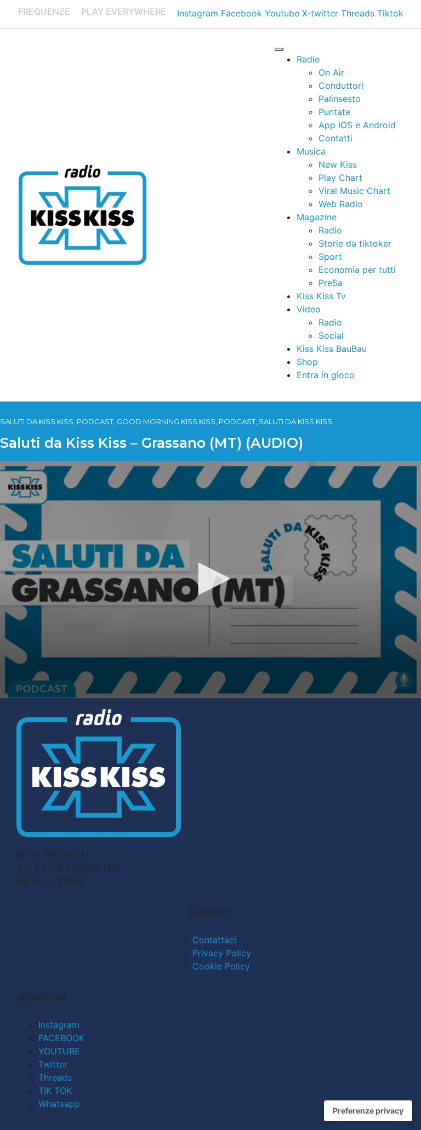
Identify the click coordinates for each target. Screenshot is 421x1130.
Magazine (317, 217)
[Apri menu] (279, 49)
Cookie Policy (221, 966)
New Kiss (337, 164)
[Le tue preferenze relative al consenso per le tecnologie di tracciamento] (368, 1110)
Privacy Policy (221, 953)
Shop (307, 361)
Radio (308, 59)
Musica (311, 151)
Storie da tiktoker (354, 243)
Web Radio (340, 203)
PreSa (330, 282)
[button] (210, 579)
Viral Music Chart (354, 190)
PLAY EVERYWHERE (123, 11)
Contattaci (214, 939)
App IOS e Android (357, 124)
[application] (210, 579)
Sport (330, 256)
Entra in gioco (326, 374)
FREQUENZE (44, 11)
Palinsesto (339, 98)
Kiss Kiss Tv (321, 295)
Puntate (334, 111)
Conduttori (340, 85)
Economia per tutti (357, 269)
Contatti (335, 138)
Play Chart (340, 177)
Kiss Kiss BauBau (332, 348)
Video (309, 309)
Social (331, 335)
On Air (331, 72)
